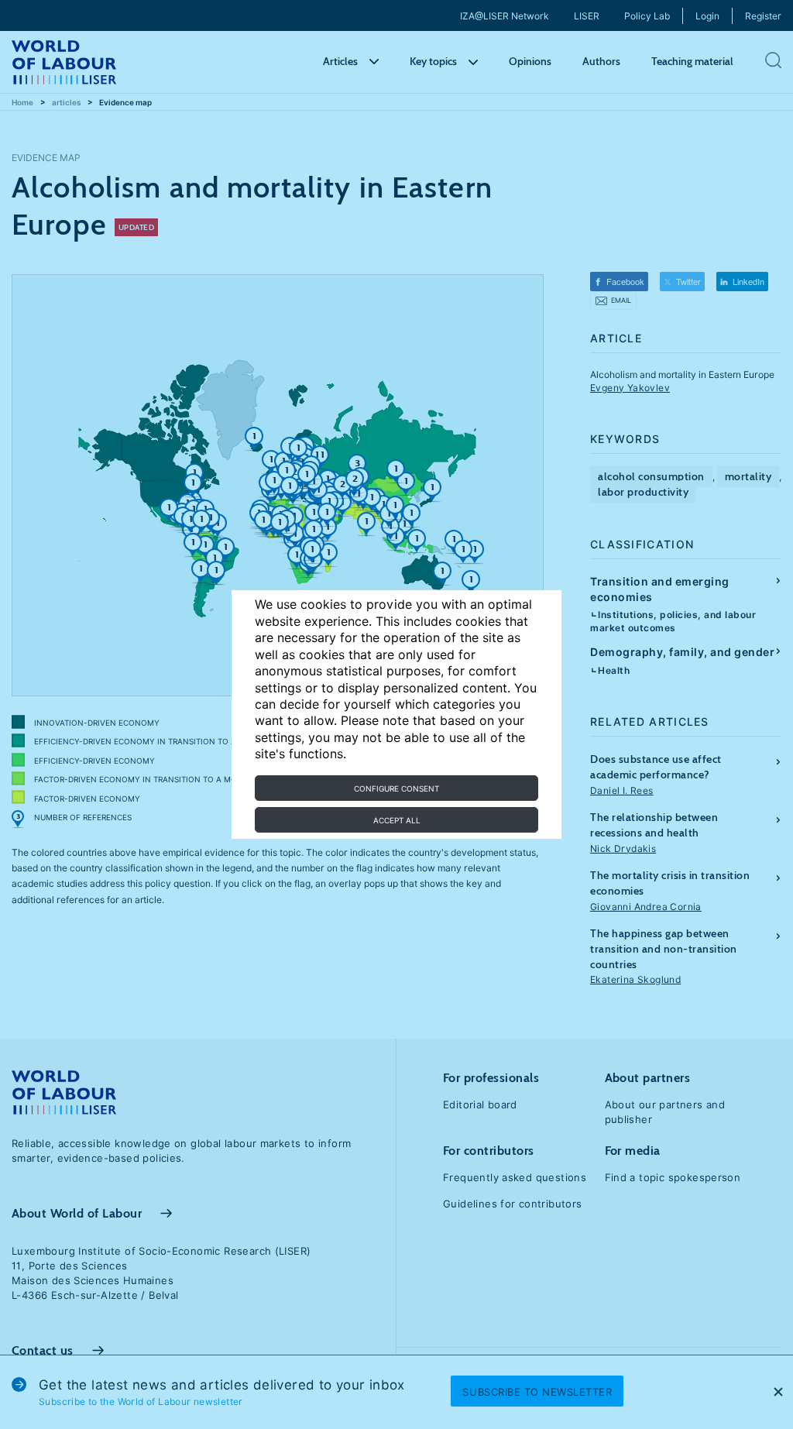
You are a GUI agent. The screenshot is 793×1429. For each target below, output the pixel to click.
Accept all (397, 820)
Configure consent (396, 788)
